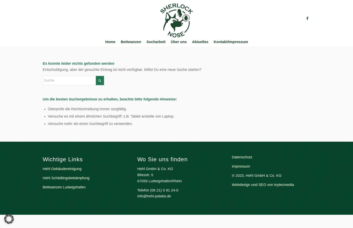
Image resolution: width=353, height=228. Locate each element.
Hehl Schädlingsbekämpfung (66, 178)
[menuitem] (110, 42)
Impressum (241, 166)
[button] (9, 219)
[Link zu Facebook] (307, 18)
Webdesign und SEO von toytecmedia (263, 185)
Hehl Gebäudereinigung (62, 169)
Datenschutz (242, 157)
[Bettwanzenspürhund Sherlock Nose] (176, 20)
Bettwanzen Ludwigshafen (64, 187)
